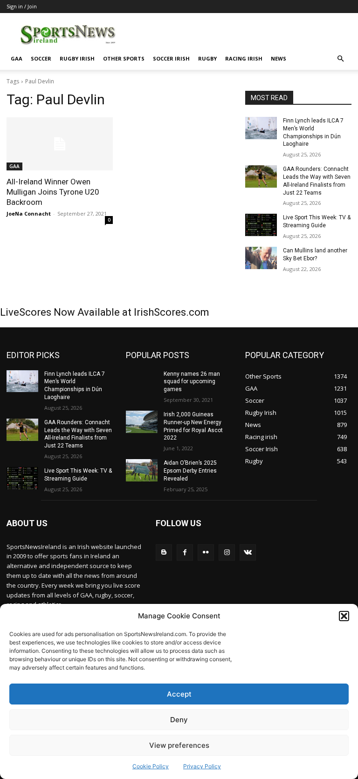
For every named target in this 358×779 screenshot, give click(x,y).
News (278, 58)
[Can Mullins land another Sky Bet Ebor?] (261, 258)
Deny (179, 719)
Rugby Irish (77, 58)
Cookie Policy (150, 766)
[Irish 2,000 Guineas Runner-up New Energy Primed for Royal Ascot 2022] (142, 422)
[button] (344, 616)
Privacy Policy (202, 766)
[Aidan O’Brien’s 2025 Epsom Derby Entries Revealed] (142, 470)
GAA (16, 58)
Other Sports (124, 58)
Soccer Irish (171, 58)
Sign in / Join (22, 6)
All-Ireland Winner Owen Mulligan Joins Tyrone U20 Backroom (53, 192)
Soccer (41, 58)
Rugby (207, 58)
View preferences (179, 745)
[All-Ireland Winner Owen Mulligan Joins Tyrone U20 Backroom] (60, 143)
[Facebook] (185, 552)
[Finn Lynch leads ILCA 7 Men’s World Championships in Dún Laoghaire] (261, 128)
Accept (179, 694)
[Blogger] (164, 552)
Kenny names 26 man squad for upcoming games (192, 382)
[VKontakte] (248, 552)
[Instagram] (227, 552)
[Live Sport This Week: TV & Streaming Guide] (261, 225)
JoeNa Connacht (29, 213)
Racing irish (243, 58)
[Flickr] (206, 552)
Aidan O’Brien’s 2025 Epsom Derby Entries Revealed (190, 471)
